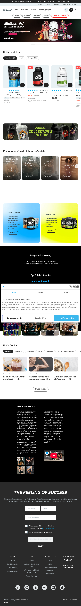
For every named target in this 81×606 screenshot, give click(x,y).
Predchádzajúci (4, 29)
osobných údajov (48, 528)
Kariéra (56, 4)
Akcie (21, 58)
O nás (48, 4)
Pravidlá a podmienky (70, 600)
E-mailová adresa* (33, 517)
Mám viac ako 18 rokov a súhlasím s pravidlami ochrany (41, 527)
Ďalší (76, 29)
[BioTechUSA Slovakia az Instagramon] (26, 589)
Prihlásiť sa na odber (40, 539)
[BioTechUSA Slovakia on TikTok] (62, 589)
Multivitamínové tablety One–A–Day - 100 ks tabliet (61, 95)
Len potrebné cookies (14, 318)
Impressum (50, 574)
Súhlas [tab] (14, 292)
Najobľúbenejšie (10, 58)
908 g (18, 97)
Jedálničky (30, 351)
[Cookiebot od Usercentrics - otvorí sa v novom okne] (70, 286)
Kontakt (31, 561)
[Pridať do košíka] (22, 85)
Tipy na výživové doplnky (65, 351)
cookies (6, 602)
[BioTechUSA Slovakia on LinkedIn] (53, 589)
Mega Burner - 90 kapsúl (37, 93)
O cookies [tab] (67, 292)
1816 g (12, 97)
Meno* (45, 509)
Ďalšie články (40, 389)
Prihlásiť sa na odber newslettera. (40, 532)
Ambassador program (69, 4)
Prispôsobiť (39, 318)
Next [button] (77, 80)
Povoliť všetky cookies (66, 318)
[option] (40, 30)
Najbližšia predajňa (68, 566)
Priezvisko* (31, 509)
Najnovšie (8, 351)
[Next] (23, 97)
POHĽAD (9, 176)
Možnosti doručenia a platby (31, 565)
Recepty (50, 351)
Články (40, 4)
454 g (6, 97)
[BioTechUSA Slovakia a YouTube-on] (35, 589)
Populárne (19, 351)
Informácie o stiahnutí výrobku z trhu (31, 571)
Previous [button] (4, 80)
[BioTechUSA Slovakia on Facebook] (17, 589)
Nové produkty (33, 58)
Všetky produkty (12, 571)
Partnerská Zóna (31, 576)
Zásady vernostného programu (50, 569)
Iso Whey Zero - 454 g (12, 95)
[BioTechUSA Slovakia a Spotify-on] (44, 589)
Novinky (40, 351)
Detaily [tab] (40, 292)
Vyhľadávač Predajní (68, 558)
